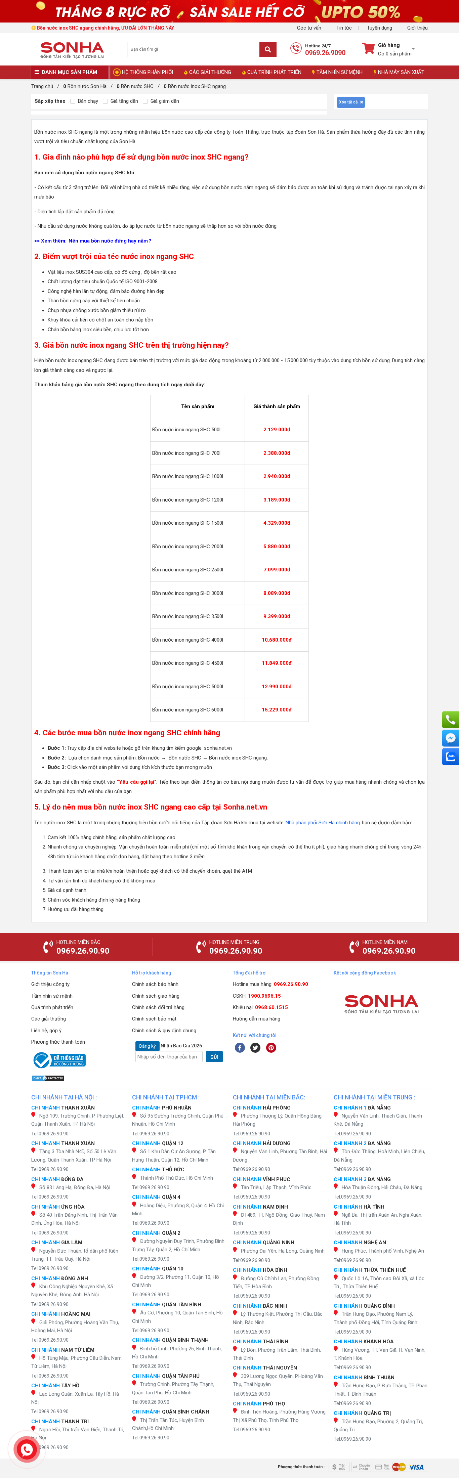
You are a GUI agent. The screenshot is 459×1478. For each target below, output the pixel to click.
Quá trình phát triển (52, 1007)
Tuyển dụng (379, 28)
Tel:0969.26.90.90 (50, 1134)
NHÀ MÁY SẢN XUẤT (401, 72)
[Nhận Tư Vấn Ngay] (450, 719)
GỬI (214, 1057)
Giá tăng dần (123, 101)
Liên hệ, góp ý (46, 1031)
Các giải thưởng (48, 1019)
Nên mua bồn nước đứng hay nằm (108, 241)
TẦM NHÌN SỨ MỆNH (340, 72)
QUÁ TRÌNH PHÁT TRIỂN (274, 72)
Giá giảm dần (164, 101)
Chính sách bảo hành (155, 984)
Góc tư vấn (309, 28)
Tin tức (344, 28)
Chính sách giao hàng (155, 996)
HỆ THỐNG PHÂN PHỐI (147, 72)
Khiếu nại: (260, 1007)
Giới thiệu (417, 28)
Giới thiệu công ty (50, 984)
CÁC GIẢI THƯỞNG (210, 72)
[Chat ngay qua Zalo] (450, 756)
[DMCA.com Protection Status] (78, 1078)
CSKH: (257, 996)
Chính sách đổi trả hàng (158, 1007)
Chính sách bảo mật (154, 1019)
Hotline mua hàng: (270, 984)
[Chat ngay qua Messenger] (450, 738)
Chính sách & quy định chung (164, 1031)
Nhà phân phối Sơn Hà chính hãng (323, 823)
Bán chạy (87, 101)
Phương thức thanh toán (58, 1042)
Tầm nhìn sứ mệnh (52, 996)
